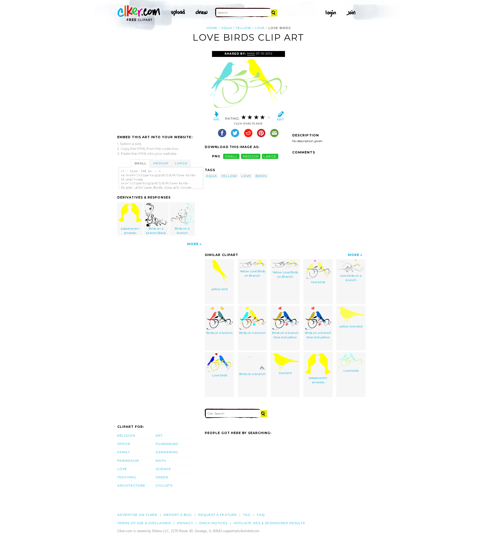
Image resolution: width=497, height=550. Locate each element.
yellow (243, 28)
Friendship (128, 461)
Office (123, 444)
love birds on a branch (351, 278)
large (270, 156)
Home (211, 28)
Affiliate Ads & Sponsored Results (269, 523)
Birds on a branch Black (156, 230)
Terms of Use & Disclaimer (144, 523)
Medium (160, 163)
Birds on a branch (182, 230)
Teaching (126, 477)
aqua (226, 28)
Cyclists (164, 485)
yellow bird (219, 289)
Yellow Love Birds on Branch (252, 273)
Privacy (185, 523)
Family (123, 452)
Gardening (167, 452)
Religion (126, 435)
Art (159, 435)
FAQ (261, 515)
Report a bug (178, 515)
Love (122, 469)
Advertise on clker (137, 515)
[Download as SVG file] (216, 117)
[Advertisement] (160, 90)
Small (140, 163)
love (260, 28)
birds (261, 176)
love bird (285, 373)
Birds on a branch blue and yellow (285, 335)
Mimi (251, 53)
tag (247, 515)
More (193, 244)
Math (161, 461)
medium (251, 156)
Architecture (131, 485)
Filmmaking (167, 444)
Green (162, 477)
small (231, 156)
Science (163, 469)
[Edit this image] (280, 117)
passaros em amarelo (130, 230)
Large (181, 163)
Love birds (219, 375)
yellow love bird (350, 326)
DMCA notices (213, 523)
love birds (318, 282)
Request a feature (217, 515)
